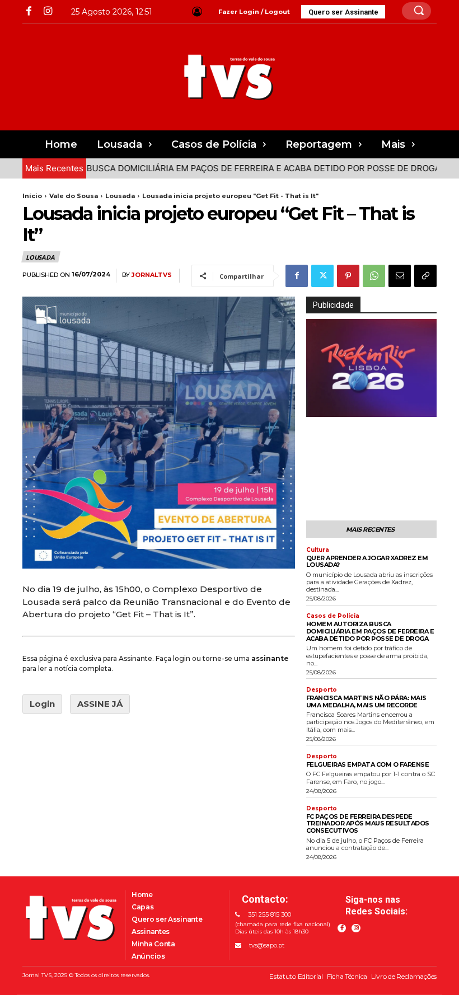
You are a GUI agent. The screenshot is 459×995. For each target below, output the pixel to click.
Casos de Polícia (332, 616)
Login (42, 703)
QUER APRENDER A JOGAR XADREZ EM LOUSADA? (367, 561)
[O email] (399, 276)
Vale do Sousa (73, 196)
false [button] (320, 408)
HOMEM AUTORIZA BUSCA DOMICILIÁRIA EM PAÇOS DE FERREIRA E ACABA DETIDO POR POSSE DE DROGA (370, 631)
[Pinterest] (348, 276)
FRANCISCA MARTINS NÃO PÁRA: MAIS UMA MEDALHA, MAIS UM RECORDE (366, 701)
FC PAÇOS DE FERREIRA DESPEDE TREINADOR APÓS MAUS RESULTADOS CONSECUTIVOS (367, 823)
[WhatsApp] (374, 276)
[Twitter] (322, 276)
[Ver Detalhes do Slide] (371, 368)
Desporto (321, 690)
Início (32, 196)
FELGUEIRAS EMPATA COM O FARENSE (367, 764)
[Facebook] (28, 11)
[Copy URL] (425, 276)
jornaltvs (152, 275)
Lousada (120, 196)
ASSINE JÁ (100, 703)
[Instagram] (47, 11)
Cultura (317, 550)
